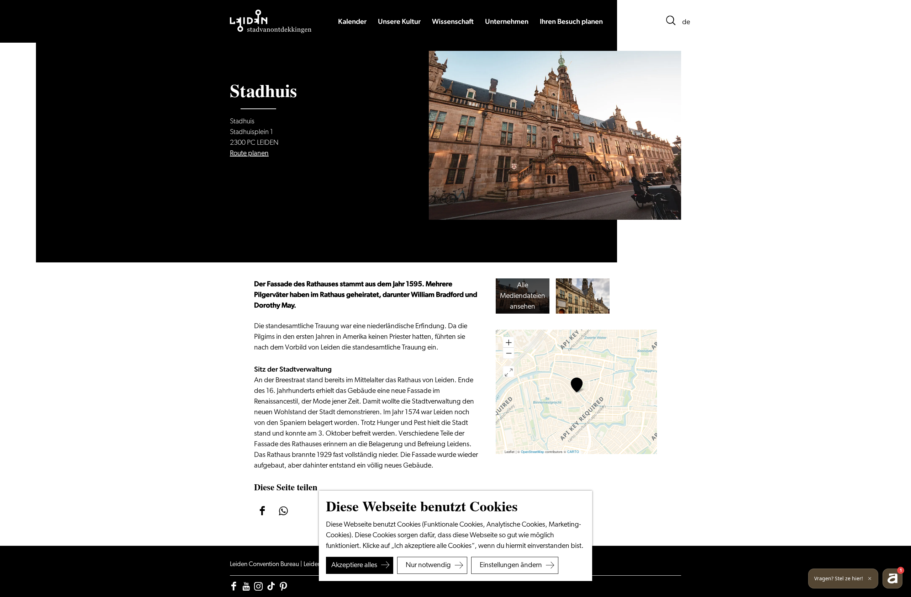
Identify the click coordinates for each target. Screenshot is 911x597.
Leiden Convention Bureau (265, 564)
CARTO (573, 451)
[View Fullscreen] (508, 371)
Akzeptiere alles (354, 565)
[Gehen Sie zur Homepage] (271, 21)
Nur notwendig (428, 565)
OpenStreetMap (532, 451)
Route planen (249, 153)
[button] (576, 385)
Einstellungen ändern (511, 565)
